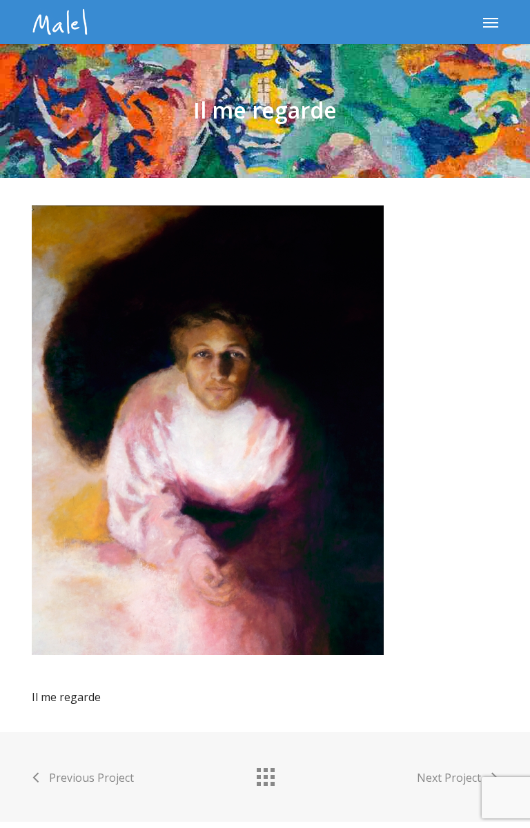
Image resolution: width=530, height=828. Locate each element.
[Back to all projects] (265, 773)
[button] (490, 22)
